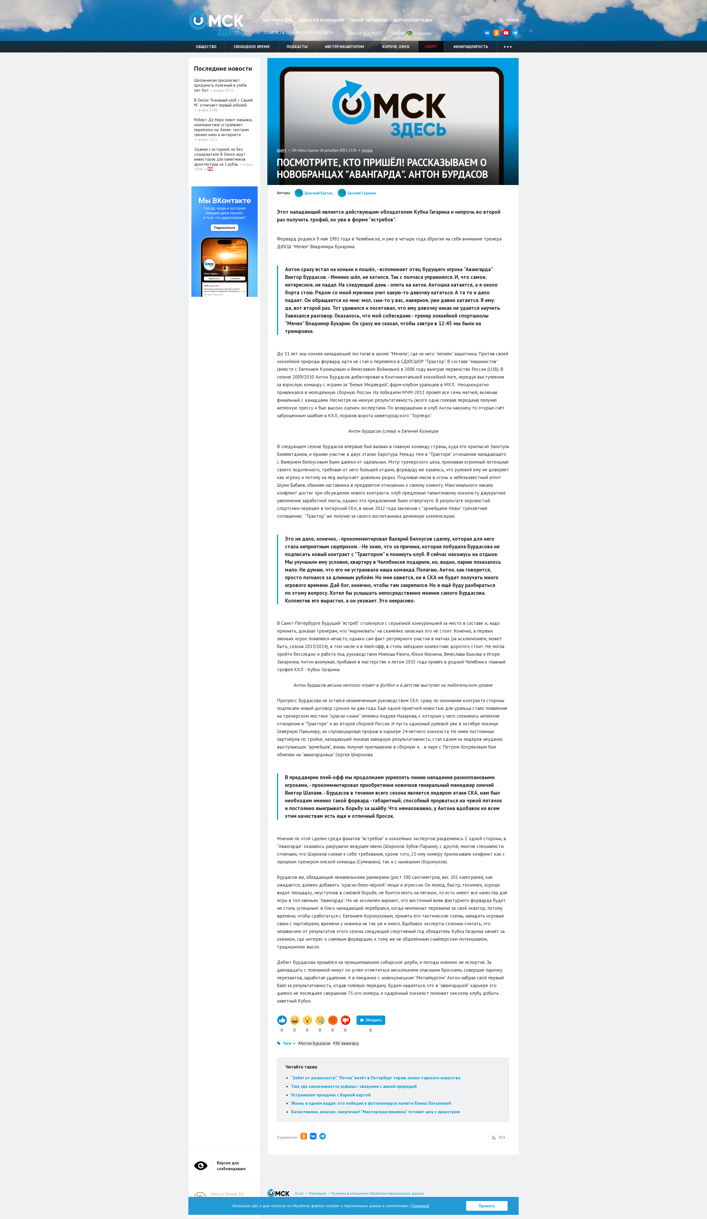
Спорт (431, 46)
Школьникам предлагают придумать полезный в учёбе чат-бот (220, 85)
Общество (206, 46)
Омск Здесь (216, 22)
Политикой (420, 1205)
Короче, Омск (396, 46)
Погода (354, 32)
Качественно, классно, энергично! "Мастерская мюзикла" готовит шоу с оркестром (375, 1111)
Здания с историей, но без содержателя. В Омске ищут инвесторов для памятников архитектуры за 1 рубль (220, 157)
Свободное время (252, 46)
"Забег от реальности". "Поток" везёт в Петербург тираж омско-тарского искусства (375, 1077)
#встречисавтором (344, 46)
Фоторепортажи (413, 20)
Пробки (398, 32)
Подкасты (297, 46)
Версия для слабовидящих (231, 1165)
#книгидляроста (470, 46)
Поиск (512, 20)
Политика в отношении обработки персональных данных (377, 1193)
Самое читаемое (368, 20)
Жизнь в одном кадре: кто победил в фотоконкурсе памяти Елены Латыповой (371, 1103)
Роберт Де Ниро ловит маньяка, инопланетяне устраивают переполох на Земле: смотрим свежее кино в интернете (223, 127)
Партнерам (317, 1193)
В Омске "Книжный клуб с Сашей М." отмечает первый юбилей (223, 102)
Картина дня (278, 20)
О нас (299, 1193)
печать (367, 150)
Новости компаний (321, 20)
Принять (487, 1206)
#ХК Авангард (346, 1043)
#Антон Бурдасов (314, 1043)
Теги (287, 1043)
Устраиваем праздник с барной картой (331, 1095)
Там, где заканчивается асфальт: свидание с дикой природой (354, 1086)
